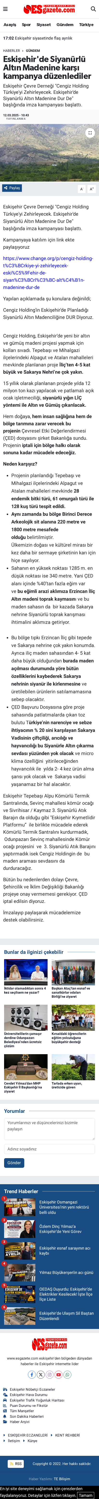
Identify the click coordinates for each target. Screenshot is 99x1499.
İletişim (14, 1441)
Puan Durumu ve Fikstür (29, 1405)
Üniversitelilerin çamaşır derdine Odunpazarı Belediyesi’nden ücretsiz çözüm (23, 1040)
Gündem (64, 25)
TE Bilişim (62, 1479)
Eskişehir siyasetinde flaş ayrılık (37, 38)
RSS (18, 1464)
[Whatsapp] (67, 1375)
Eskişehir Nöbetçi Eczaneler (32, 1389)
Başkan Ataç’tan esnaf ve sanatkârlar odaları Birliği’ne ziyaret (71, 992)
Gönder (14, 1162)
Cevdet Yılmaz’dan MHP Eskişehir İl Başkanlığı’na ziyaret (23, 1087)
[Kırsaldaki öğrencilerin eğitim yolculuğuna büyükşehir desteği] (73, 1017)
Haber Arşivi (20, 1422)
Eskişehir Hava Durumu (28, 1395)
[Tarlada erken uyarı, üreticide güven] (73, 1067)
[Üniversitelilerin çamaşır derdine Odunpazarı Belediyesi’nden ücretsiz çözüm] (26, 1017)
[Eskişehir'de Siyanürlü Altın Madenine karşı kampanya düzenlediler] (49, 153)
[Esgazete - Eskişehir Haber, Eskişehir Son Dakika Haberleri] (49, 9)
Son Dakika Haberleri (27, 1416)
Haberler (11, 51)
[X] (41, 1375)
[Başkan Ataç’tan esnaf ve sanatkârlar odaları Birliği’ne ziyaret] (73, 972)
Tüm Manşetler (22, 1411)
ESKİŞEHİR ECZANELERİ (28, 1435)
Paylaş (14, 188)
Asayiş (10, 25)
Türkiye (86, 25)
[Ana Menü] (5, 9)
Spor (26, 25)
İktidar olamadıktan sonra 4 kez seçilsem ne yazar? (25, 990)
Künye (32, 1441)
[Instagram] (50, 1375)
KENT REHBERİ (67, 1435)
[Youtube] (58, 1375)
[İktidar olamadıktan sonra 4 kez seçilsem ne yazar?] (26, 972)
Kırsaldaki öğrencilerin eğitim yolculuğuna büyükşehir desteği (69, 1038)
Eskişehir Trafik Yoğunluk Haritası (37, 1400)
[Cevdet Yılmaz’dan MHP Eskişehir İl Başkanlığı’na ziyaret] (26, 1067)
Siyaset (44, 25)
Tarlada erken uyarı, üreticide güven (67, 1085)
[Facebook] (32, 1375)
